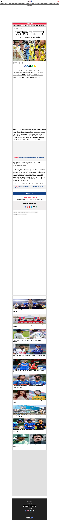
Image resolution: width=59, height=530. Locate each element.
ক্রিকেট (17, 28)
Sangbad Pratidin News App (29, 197)
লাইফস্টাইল (36, 3)
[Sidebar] (1, 1)
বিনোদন (25, 3)
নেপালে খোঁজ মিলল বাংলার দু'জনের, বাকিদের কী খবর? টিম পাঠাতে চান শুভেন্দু (30, 25)
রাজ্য (11, 3)
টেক (56, 3)
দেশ (14, 3)
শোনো (4, 3)
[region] (29, 14)
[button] (25, 66)
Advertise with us (32, 500)
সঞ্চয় (53, 3)
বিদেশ (18, 3)
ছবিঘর (40, 3)
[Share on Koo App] (35, 67)
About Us (17, 500)
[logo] (29, 1)
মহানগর (8, 3)
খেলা (21, 3)
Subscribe (27, 500)
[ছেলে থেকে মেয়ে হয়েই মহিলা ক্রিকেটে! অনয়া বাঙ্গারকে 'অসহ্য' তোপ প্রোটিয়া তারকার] (29, 395)
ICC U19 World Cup (34, 212)
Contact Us (22, 500)
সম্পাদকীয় (48, 3)
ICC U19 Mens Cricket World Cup (23, 212)
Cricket (15, 212)
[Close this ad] (57, 523)
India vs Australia (17, 214)
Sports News (24, 214)
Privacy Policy (29, 501)
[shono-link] (58, 2)
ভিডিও (44, 3)
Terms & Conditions (40, 500)
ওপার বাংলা (30, 3)
